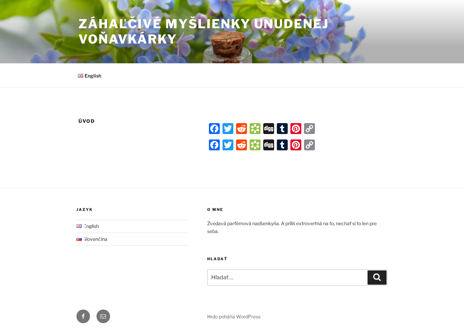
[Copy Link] (309, 128)
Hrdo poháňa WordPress (234, 316)
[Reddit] (241, 128)
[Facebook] (214, 128)
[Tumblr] (282, 128)
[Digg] (268, 128)
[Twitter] (228, 128)
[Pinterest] (296, 128)
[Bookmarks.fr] (255, 128)
